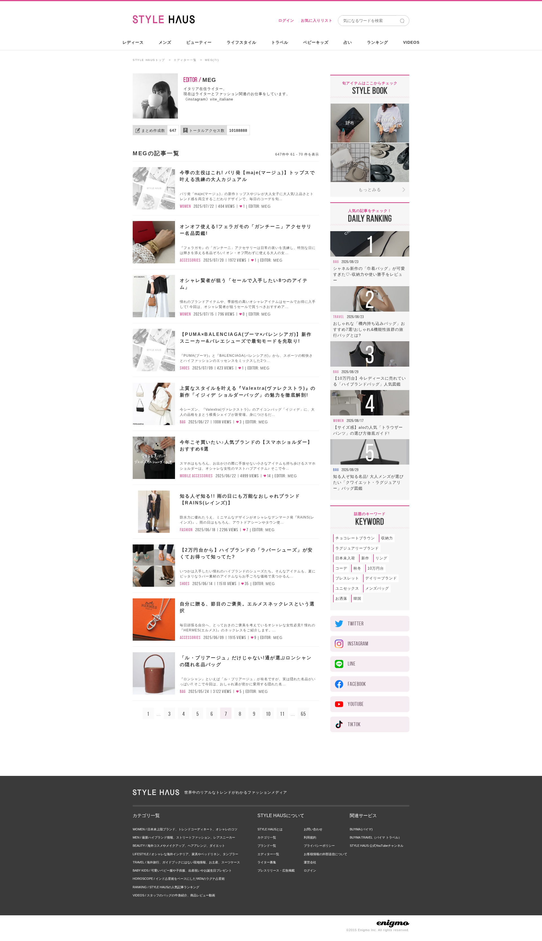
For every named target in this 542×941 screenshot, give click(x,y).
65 (303, 714)
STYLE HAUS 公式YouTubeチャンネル (376, 845)
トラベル (279, 42)
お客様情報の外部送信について (325, 854)
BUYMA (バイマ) (361, 829)
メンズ (165, 42)
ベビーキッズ (316, 42)
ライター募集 (266, 862)
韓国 (357, 598)
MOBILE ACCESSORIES (196, 476)
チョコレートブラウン (355, 538)
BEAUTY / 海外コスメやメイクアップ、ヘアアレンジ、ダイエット (179, 845)
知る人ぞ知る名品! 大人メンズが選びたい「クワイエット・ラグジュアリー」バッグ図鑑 (368, 482)
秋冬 (357, 568)
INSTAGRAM (358, 644)
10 (268, 714)
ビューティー (199, 42)
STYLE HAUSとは (270, 829)
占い (348, 42)
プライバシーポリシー (319, 845)
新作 (365, 558)
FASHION (186, 530)
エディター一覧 (185, 60)
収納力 (387, 538)
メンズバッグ (377, 588)
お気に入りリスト (317, 20)
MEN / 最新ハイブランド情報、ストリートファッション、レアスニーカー (184, 837)
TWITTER (356, 624)
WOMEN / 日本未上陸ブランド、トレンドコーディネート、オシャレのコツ (185, 829)
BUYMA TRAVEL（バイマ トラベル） (375, 837)
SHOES (185, 368)
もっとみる (370, 189)
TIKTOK (354, 724)
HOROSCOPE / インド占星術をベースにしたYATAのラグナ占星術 (179, 878)
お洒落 (341, 598)
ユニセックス (347, 588)
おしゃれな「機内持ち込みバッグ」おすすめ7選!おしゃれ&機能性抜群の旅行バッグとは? (369, 329)
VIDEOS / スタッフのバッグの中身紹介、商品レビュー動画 (174, 895)
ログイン (286, 20)
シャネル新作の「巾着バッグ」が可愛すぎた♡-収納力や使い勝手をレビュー (369, 274)
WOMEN (185, 206)
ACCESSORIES (190, 260)
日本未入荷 (345, 558)
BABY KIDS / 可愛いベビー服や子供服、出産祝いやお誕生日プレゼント (182, 870)
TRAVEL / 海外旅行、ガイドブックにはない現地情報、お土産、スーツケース (186, 862)
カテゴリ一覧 (266, 837)
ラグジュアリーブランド (357, 548)
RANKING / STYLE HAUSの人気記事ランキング (166, 887)
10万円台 (376, 568)
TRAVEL (338, 316)
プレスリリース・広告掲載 (276, 870)
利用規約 (310, 837)
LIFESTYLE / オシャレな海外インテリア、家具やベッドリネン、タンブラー (185, 854)
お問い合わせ (313, 829)
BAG (183, 422)
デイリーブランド (381, 578)
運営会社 (310, 862)
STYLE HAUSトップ (149, 60)
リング (381, 558)
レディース (133, 42)
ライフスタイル (241, 42)
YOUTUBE (356, 704)
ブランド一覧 (266, 845)
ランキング (377, 42)
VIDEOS (411, 42)
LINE (352, 664)
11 (282, 714)
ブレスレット (347, 578)
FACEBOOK (357, 684)
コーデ (341, 568)
